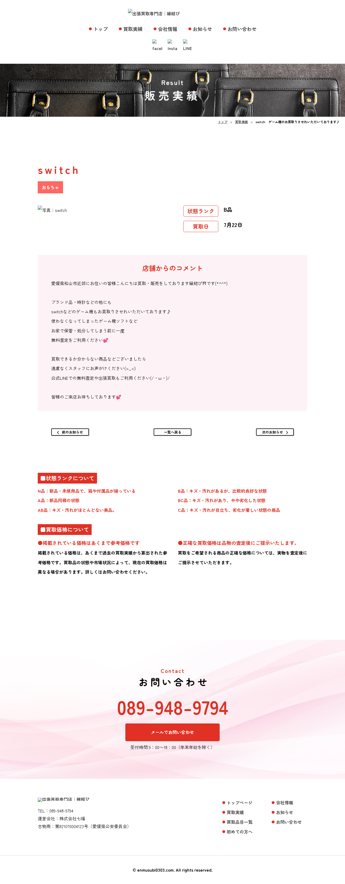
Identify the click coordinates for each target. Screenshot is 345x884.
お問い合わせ (242, 28)
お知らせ (202, 28)
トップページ (240, 802)
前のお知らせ (72, 432)
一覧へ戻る (172, 432)
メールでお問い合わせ (172, 732)
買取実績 (133, 28)
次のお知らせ (272, 432)
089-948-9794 (172, 706)
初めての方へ (240, 831)
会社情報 (167, 28)
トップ (100, 28)
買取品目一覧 (240, 822)
